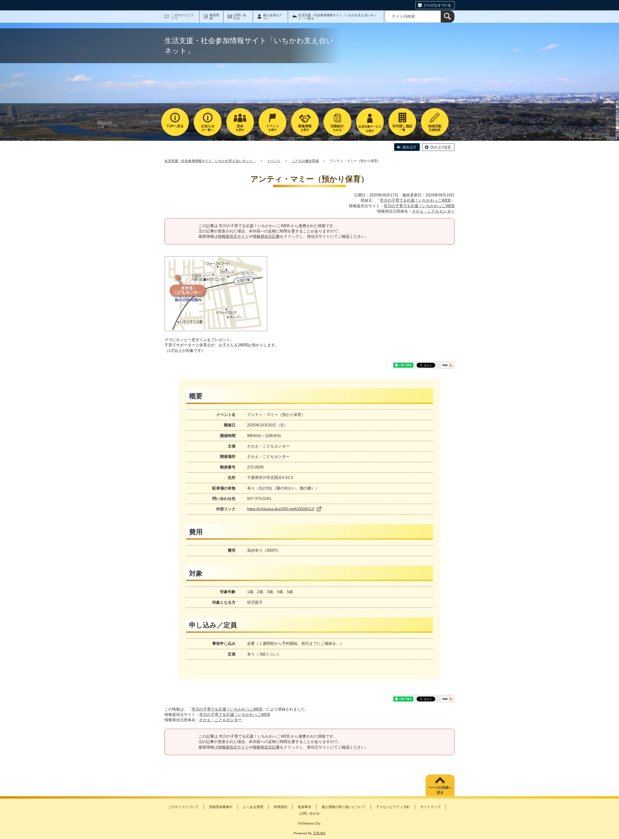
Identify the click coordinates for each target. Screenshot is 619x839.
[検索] (448, 16)
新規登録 (214, 16)
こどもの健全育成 (305, 161)
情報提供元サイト (233, 236)
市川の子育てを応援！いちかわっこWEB (415, 200)
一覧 (402, 128)
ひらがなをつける (437, 5)
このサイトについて (182, 16)
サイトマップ (430, 807)
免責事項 (304, 807)
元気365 (319, 833)
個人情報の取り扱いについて (344, 807)
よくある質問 (253, 807)
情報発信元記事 (266, 236)
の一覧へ (207, 128)
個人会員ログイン (272, 16)
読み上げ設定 (441, 147)
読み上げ (409, 147)
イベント (273, 161)
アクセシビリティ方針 (393, 807)
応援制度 (435, 128)
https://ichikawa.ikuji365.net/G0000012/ (280, 509)
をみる (337, 128)
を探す (240, 128)
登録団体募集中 (221, 807)
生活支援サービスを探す (370, 129)
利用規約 (280, 807)
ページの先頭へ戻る (440, 790)
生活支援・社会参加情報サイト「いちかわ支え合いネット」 (210, 161)
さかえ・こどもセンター (433, 211)
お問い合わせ (240, 16)
